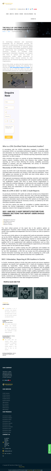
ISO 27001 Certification (6, 400)
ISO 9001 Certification (6, 393)
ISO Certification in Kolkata (7, 430)
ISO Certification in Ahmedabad (8, 426)
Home (7, 14)
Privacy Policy (22, 466)
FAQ (35, 14)
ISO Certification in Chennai (7, 419)
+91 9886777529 (13, 9)
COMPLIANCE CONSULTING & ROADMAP (40, 292)
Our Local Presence (28, 14)
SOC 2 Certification (6, 404)
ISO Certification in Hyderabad (7, 423)
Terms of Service (37, 470)
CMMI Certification (5, 402)
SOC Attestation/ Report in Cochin (20, 67)
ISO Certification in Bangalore (7, 417)
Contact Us (33, 18)
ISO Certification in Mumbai (7, 415)
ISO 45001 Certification (6, 396)
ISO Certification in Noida (7, 432)
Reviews (21, 14)
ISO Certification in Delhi (6, 424)
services (16, 14)
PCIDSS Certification (6, 407)
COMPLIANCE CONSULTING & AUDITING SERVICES (10, 289)
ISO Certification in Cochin (7, 428)
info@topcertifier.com (22, 9)
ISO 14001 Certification (6, 395)
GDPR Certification (5, 409)
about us (12, 14)
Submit (9, 137)
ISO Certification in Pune (6, 421)
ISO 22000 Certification (6, 398)
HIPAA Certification (6, 405)
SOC (9, 31)
